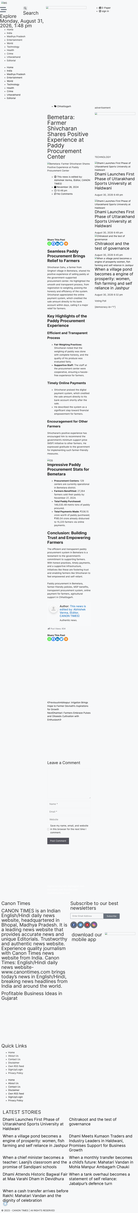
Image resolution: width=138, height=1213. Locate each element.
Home (10, 29)
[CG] (50, 460)
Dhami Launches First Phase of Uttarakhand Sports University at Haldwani (115, 181)
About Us (13, 1055)
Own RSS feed (16, 1066)
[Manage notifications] (5, 1204)
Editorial (11, 60)
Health (10, 50)
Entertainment (14, 40)
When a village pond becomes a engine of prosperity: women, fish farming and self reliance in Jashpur (114, 278)
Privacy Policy (15, 1073)
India (9, 33)
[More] (66, 244)
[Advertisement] (69, 218)
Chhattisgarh (64, 106)
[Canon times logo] (115, 114)
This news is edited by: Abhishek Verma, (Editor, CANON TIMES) (73, 611)
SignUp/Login (15, 1069)
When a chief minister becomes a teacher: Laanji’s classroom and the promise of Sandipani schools (35, 1162)
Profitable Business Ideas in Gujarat (31, 995)
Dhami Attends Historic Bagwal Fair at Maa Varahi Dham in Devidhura (35, 1176)
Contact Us (14, 1059)
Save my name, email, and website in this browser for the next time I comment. (69, 829)
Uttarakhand (13, 57)
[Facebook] (53, 244)
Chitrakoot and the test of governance (112, 246)
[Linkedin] (57, 244)
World (10, 43)
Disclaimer (13, 1062)
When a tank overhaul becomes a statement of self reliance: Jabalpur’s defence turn (99, 1179)
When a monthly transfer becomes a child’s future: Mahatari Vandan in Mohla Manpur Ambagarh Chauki (101, 1162)
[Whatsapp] (49, 244)
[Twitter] (61, 244)
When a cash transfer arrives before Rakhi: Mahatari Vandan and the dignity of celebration (35, 1196)
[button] (25, 8)
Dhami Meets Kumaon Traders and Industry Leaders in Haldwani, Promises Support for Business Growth (100, 1143)
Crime (10, 53)
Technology (13, 46)
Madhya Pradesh (16, 36)
